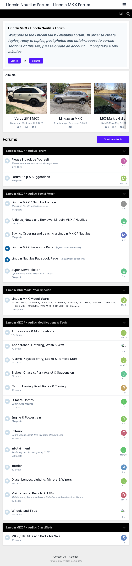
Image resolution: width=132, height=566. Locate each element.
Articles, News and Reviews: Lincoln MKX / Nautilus (49, 219)
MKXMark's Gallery (114, 118)
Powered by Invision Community (66, 561)
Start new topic (113, 139)
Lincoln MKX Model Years (30, 298)
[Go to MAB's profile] (124, 347)
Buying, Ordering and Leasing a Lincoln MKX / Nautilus (51, 233)
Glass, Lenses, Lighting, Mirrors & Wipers (42, 479)
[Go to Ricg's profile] (124, 419)
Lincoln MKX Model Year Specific (28, 290)
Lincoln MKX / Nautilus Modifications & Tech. (37, 322)
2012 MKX (85, 302)
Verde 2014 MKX (26, 118)
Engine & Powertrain (26, 417)
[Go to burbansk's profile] (124, 512)
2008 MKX (33, 302)
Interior (17, 466)
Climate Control (23, 400)
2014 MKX (110, 302)
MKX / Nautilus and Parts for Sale (36, 536)
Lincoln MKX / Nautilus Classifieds (29, 527)
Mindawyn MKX (70, 118)
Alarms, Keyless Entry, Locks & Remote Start (44, 359)
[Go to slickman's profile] (124, 538)
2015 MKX (20, 306)
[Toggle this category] (124, 151)
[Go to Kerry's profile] (124, 481)
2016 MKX (33, 306)
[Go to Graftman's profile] (124, 433)
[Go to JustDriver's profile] (124, 300)
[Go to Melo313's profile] (123, 178)
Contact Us (59, 556)
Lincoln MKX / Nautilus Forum (26, 150)
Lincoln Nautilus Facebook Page (35, 258)
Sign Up (36, 60)
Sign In (14, 60)
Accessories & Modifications (33, 331)
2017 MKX (45, 306)
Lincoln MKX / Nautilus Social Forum (30, 193)
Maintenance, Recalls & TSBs (33, 493)
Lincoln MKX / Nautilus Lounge (34, 202)
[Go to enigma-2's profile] (124, 221)
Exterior (17, 431)
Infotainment (21, 448)
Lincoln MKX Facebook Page (32, 247)
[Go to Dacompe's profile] (123, 495)
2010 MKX (60, 302)
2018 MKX (58, 306)
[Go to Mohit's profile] (124, 235)
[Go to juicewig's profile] (123, 450)
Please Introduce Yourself (30, 159)
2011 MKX (72, 302)
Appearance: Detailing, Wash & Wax (38, 345)
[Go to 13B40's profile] (124, 204)
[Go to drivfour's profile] (124, 374)
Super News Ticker (26, 270)
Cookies (74, 556)
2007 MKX (20, 302)
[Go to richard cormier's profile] (124, 161)
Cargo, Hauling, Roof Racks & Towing (39, 386)
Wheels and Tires (24, 510)
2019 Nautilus (73, 306)
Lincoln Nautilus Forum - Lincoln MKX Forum (48, 4)
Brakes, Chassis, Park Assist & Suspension (43, 372)
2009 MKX (46, 302)
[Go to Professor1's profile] (124, 467)
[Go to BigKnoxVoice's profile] (124, 388)
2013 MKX (97, 302)
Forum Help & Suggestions (31, 177)
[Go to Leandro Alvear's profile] (124, 402)
